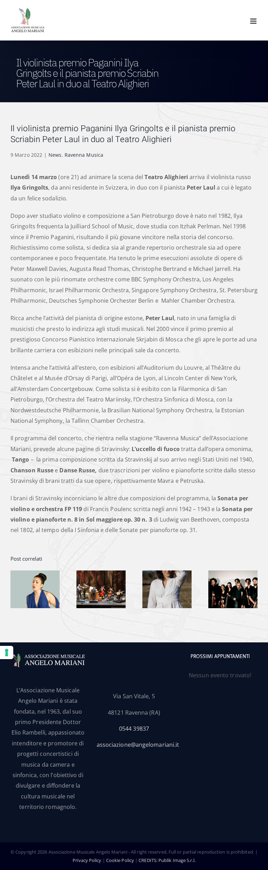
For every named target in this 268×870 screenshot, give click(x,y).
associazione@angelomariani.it (138, 745)
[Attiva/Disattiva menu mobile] (254, 21)
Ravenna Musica (84, 155)
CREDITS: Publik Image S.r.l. (167, 860)
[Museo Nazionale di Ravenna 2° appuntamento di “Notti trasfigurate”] (167, 574)
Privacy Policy (87, 860)
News (55, 155)
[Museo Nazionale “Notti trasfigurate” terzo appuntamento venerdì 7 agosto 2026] (101, 574)
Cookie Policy (120, 860)
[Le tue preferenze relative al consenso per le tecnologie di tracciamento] (6, 652)
